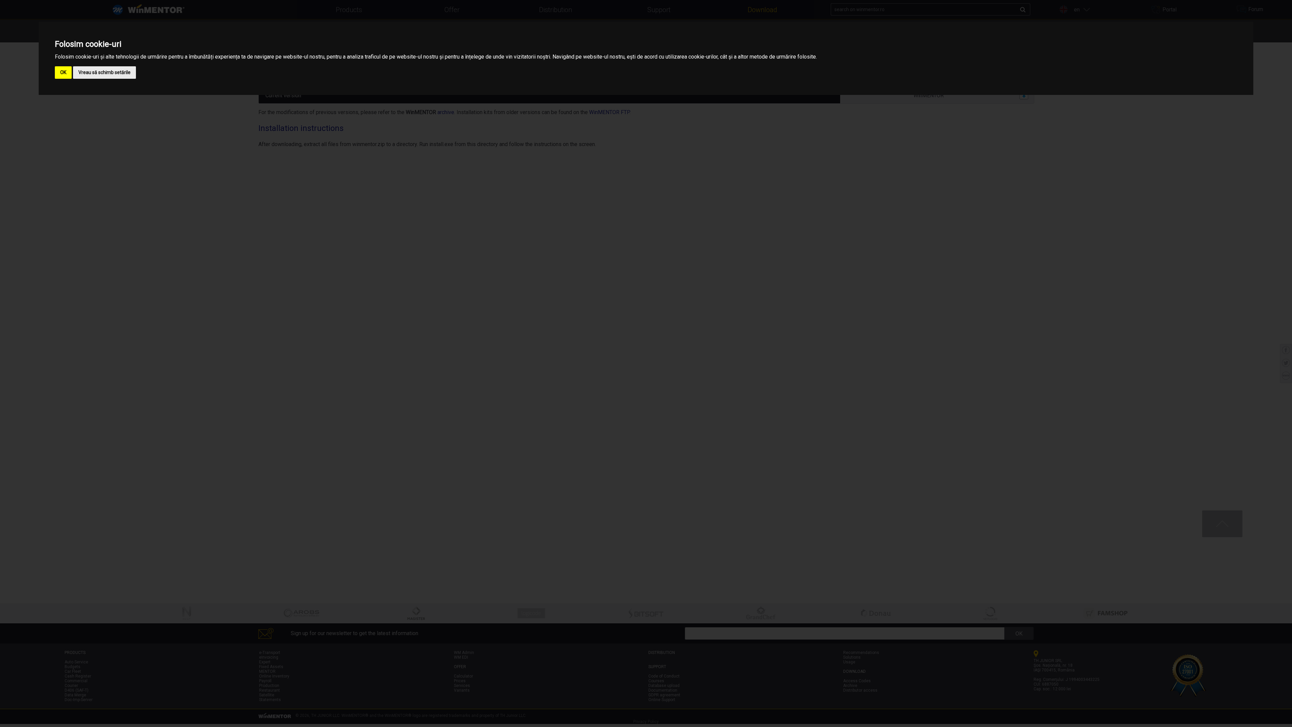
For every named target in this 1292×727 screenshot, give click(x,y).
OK (63, 72)
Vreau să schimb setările (104, 72)
